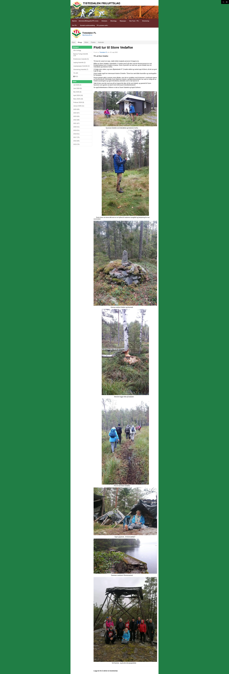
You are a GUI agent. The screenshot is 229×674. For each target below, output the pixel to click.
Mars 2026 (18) (78, 99)
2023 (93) (76, 116)
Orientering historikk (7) (80, 69)
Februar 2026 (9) (78, 102)
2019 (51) (76, 130)
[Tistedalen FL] (114, 9)
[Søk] (223, 2)
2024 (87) (76, 113)
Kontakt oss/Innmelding (87, 25)
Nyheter (74, 21)
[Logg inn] (226, 2)
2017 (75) (76, 137)
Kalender (101, 42)
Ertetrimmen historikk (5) (81, 59)
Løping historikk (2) (79, 62)
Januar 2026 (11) (78, 106)
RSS (76, 76)
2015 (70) (76, 144)
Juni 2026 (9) (77, 88)
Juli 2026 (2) (77, 85)
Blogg (80, 42)
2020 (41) (76, 127)
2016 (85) (76, 141)
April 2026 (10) (78, 95)
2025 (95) (76, 109)
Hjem (73, 42)
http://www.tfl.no (87, 35)
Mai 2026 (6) (77, 92)
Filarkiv (93, 42)
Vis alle (75, 73)
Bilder (86, 42)
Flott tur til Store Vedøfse (113, 47)
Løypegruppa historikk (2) (81, 66)
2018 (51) (76, 134)
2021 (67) (76, 123)
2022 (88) (76, 120)
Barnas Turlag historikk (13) (80, 54)
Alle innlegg (77, 50)
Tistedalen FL (103, 52)
